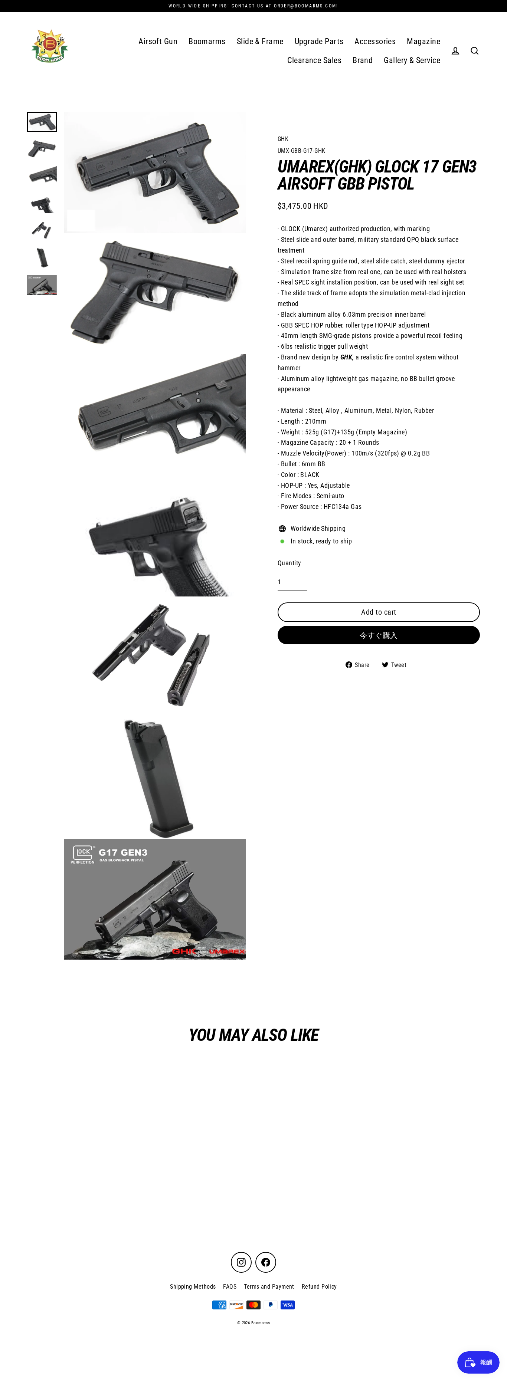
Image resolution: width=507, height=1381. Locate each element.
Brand (363, 60)
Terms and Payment (269, 1286)
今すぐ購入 (379, 635)
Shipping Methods (193, 1286)
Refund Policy (319, 1286)
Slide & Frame (260, 41)
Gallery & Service (412, 60)
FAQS (229, 1286)
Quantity (289, 563)
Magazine (423, 41)
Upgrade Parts (319, 41)
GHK (283, 138)
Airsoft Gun (157, 41)
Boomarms (207, 41)
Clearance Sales (314, 60)
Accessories (375, 41)
